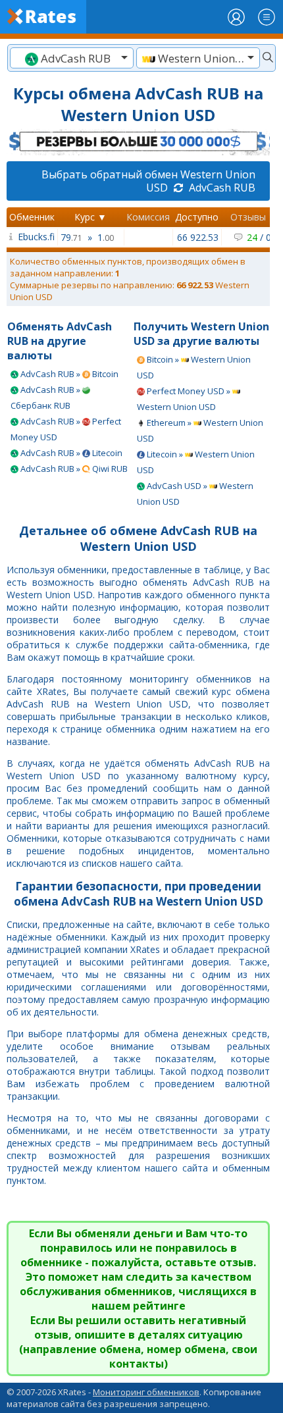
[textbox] (72, 58)
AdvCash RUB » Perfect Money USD (66, 429)
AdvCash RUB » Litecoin (70, 453)
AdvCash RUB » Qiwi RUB (73, 469)
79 (71, 237)
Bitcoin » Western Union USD (194, 367)
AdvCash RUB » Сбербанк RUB (46, 397)
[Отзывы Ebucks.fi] (11, 236)
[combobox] (72, 57)
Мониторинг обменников (146, 1392)
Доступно (197, 217)
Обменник (32, 217)
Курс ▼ (90, 217)
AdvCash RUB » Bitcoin (68, 374)
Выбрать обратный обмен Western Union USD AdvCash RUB (148, 181)
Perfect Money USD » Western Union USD (184, 399)
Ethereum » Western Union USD (200, 430)
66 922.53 (198, 237)
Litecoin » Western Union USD (196, 462)
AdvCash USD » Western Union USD (195, 493)
